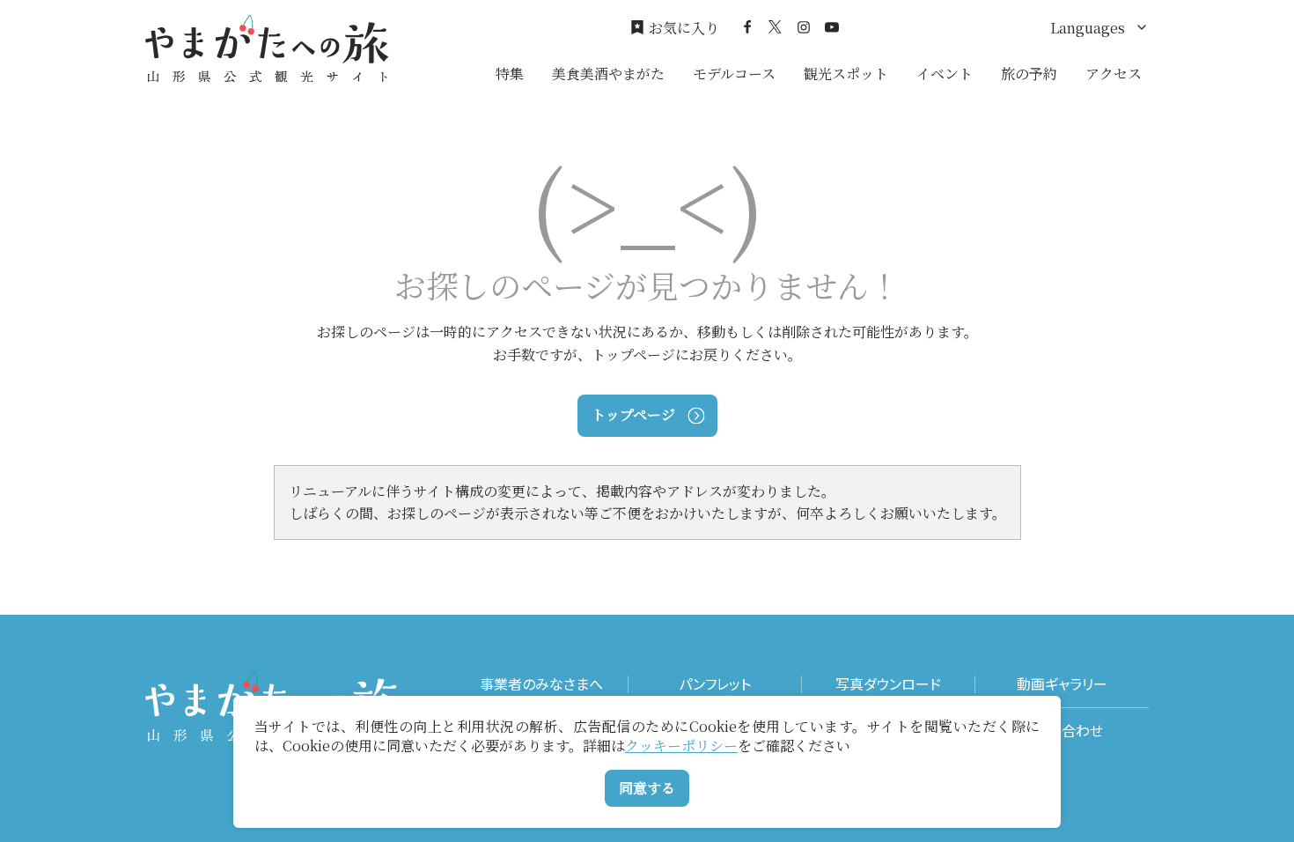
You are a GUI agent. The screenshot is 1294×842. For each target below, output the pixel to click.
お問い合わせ (1062, 730)
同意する (647, 788)
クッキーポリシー (681, 745)
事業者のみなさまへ (541, 684)
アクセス (1113, 73)
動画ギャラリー (1062, 684)
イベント (944, 73)
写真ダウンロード (888, 684)
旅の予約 (1029, 73)
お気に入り (684, 28)
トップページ (633, 414)
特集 (510, 73)
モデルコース (734, 73)
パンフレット (715, 684)
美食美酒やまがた (608, 73)
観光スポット (846, 73)
